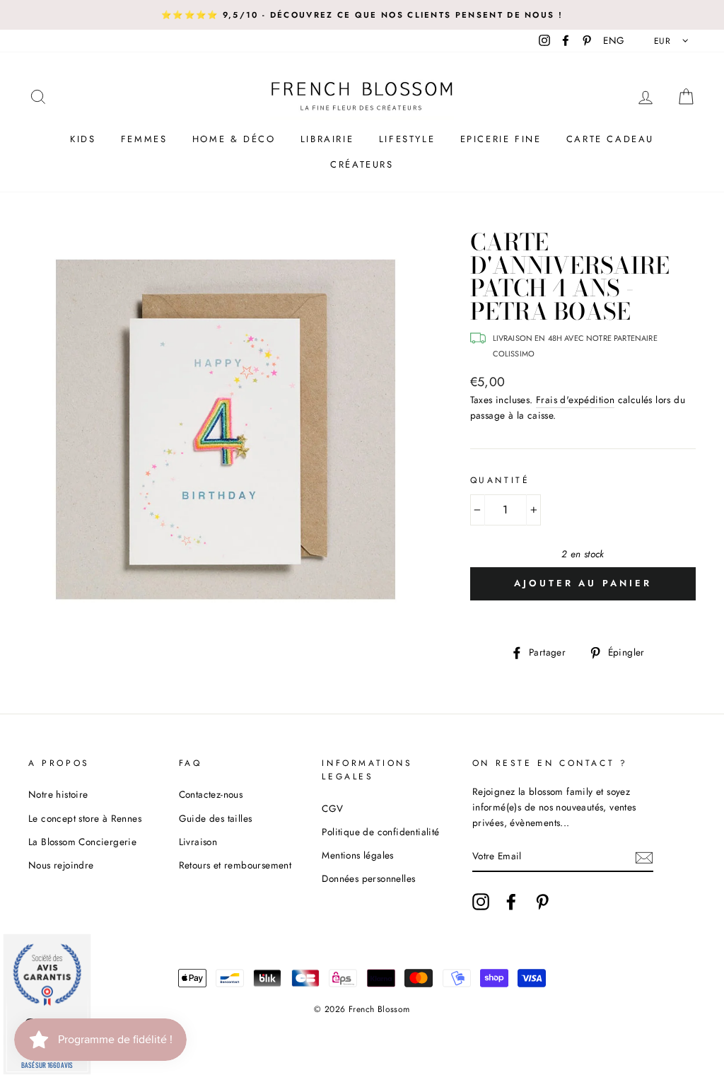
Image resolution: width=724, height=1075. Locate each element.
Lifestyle (407, 139)
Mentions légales (357, 855)
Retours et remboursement (235, 865)
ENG (613, 40)
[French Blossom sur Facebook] (511, 901)
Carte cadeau (610, 139)
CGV (332, 808)
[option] (362, 15)
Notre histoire (58, 794)
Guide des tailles (215, 818)
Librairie (327, 139)
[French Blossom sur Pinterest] (542, 901)
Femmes (144, 139)
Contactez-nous (211, 794)
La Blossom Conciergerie (82, 842)
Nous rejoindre (61, 865)
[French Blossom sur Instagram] (480, 901)
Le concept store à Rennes (84, 818)
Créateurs (361, 164)
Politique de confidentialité (380, 832)
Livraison (198, 842)
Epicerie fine (501, 139)
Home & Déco (234, 139)
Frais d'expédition (575, 400)
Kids (82, 139)
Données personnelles (368, 878)
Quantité (500, 480)
